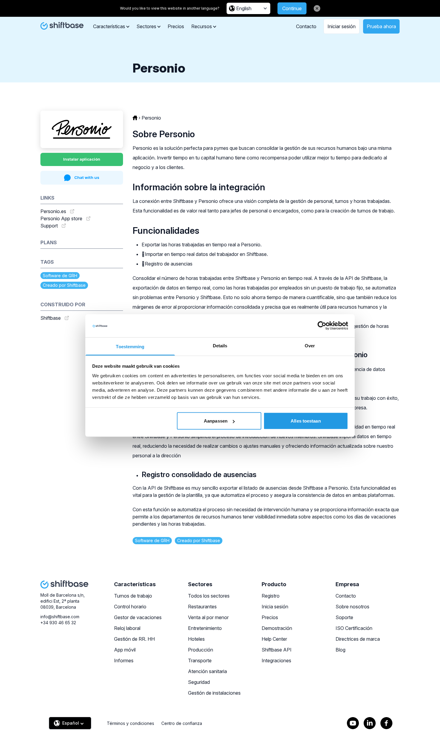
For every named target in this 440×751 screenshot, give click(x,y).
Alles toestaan (306, 420)
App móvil (125, 650)
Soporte (344, 617)
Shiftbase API (277, 650)
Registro (271, 596)
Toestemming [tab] (130, 346)
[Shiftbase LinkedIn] (370, 723)
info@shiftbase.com (59, 616)
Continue (292, 8)
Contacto (306, 26)
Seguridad (199, 682)
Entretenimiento (205, 628)
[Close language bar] (317, 8)
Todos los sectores (209, 596)
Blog (340, 650)
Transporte (200, 660)
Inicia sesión (275, 607)
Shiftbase (50, 318)
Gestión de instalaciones (214, 693)
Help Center (274, 639)
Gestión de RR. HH (134, 639)
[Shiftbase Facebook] (386, 723)
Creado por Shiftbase (64, 285)
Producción (200, 650)
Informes (123, 660)
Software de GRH (60, 275)
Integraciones (276, 660)
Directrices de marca (358, 639)
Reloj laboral (127, 628)
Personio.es (53, 211)
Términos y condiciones (130, 723)
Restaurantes (202, 607)
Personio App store (61, 218)
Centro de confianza (181, 723)
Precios (176, 26)
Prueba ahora (381, 26)
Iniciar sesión (341, 26)
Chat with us (86, 177)
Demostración (277, 628)
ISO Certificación (354, 628)
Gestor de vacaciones (138, 617)
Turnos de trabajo (133, 596)
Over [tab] (310, 345)
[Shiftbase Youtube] (353, 723)
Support (49, 226)
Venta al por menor (208, 617)
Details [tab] (220, 345)
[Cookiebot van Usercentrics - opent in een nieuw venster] (322, 325)
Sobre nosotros (352, 607)
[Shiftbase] (62, 26)
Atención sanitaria (207, 671)
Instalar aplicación (81, 159)
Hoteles (196, 639)
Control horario (130, 607)
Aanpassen (215, 420)
